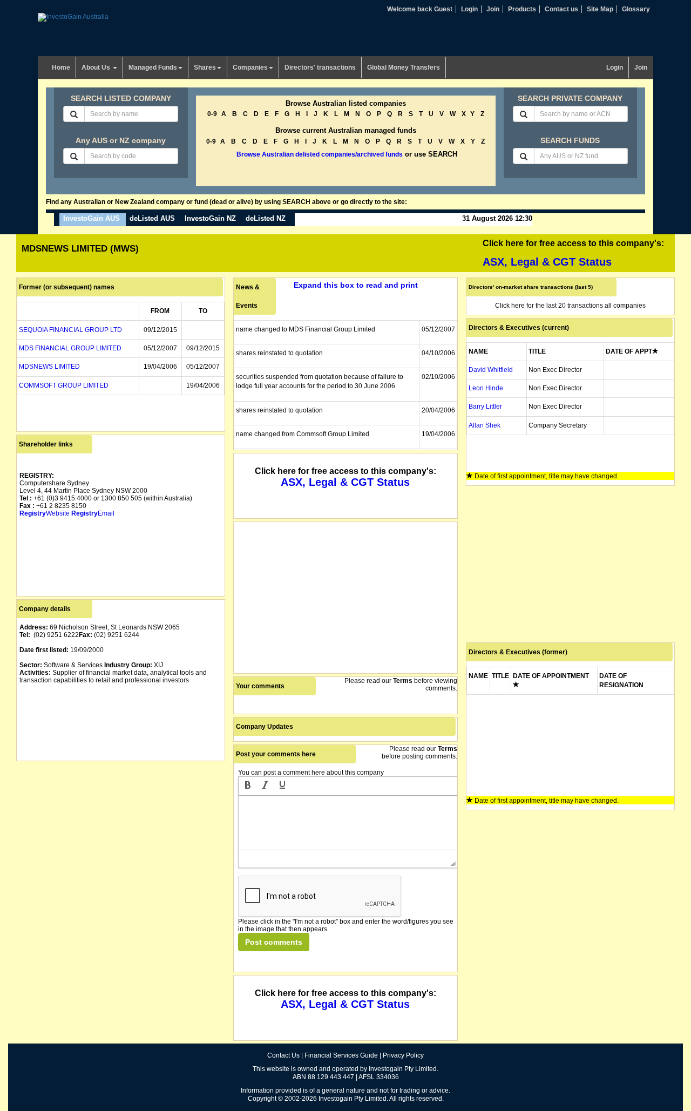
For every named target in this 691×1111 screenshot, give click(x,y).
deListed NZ (266, 218)
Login (469, 9)
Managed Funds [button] (152, 67)
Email (92, 513)
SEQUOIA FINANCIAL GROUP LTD (70, 330)
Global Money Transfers (403, 67)
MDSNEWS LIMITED (49, 366)
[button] (248, 786)
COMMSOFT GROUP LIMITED (64, 385)
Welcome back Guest (419, 9)
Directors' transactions (320, 67)
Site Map (600, 9)
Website (44, 513)
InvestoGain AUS (91, 218)
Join (492, 9)
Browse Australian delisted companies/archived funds (319, 154)
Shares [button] (205, 67)
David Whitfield (491, 370)
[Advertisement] (120, 839)
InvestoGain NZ (210, 218)
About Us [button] (97, 67)
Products (522, 9)
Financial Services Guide (341, 1055)
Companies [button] (250, 67)
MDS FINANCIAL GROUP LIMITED (70, 348)
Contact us (561, 9)
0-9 (212, 114)
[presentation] (247, 786)
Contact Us (283, 1055)
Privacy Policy (403, 1055)
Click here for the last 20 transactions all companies (570, 305)
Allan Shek (484, 425)
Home (61, 67)
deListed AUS (152, 218)
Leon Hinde (486, 388)
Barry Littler (485, 406)
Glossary (636, 9)
